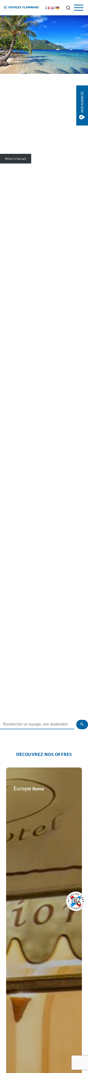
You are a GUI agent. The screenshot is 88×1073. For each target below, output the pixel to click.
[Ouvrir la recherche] (68, 7)
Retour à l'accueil (15, 159)
